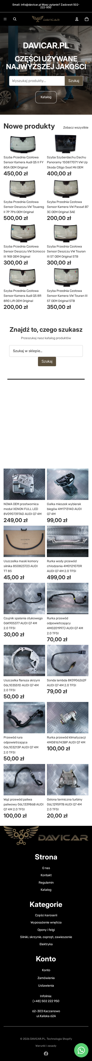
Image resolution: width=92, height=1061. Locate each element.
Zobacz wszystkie (75, 127)
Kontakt (46, 875)
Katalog (46, 97)
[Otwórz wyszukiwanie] (15, 19)
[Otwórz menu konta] (77, 19)
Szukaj (73, 81)
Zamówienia (46, 978)
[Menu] (5, 19)
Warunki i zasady (46, 1045)
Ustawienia (46, 986)
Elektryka (46, 944)
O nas (46, 868)
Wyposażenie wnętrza (46, 922)
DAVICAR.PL (37, 1038)
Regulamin (46, 883)
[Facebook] (46, 1053)
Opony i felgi (46, 930)
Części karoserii (46, 915)
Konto (46, 970)
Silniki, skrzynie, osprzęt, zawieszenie (46, 937)
